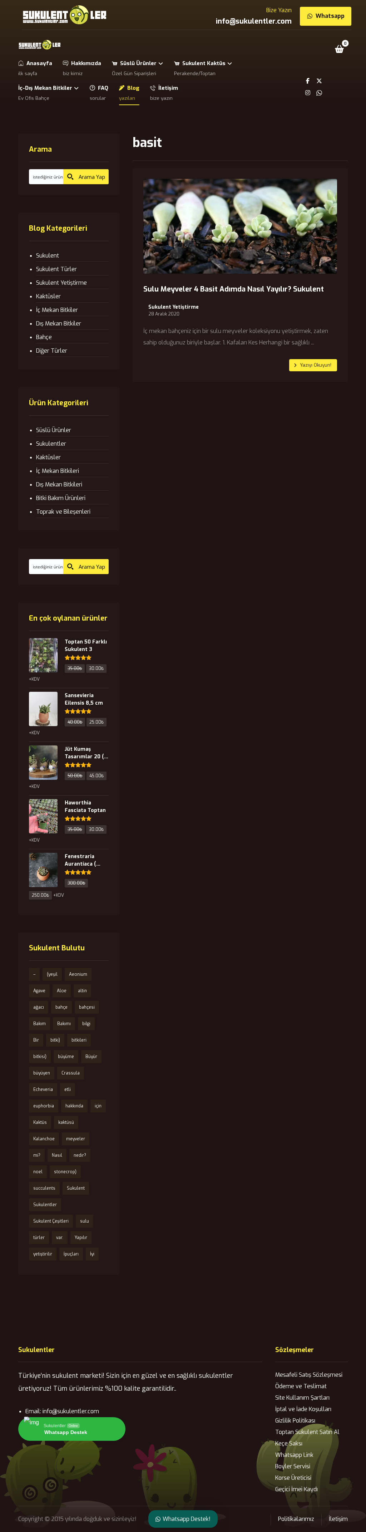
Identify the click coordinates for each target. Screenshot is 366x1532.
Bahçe (44, 337)
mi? (36, 1155)
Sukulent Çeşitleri (51, 1221)
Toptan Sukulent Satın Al (307, 1432)
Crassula (70, 1073)
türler (39, 1237)
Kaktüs (40, 1122)
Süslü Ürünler (53, 430)
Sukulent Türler (56, 269)
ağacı (38, 1007)
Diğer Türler (51, 350)
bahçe (61, 1007)
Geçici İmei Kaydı (296, 1489)
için (98, 1106)
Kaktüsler (48, 296)
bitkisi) (39, 1056)
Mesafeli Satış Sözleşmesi (308, 1375)
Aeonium (78, 974)
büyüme (66, 1056)
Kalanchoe (44, 1139)
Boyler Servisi (292, 1466)
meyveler (75, 1139)
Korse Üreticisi (293, 1478)
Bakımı (64, 1024)
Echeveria (43, 1089)
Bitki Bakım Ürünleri (60, 498)
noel (38, 1172)
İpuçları (71, 1254)
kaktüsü (66, 1122)
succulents (44, 1188)
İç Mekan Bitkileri (57, 471)
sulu (84, 1221)
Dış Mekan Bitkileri (59, 484)
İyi (92, 1254)
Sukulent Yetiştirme (173, 307)
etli (67, 1089)
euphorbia (43, 1106)
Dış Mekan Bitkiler (58, 323)
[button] (339, 49)
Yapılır (81, 1237)
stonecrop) (65, 1172)
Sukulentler (51, 443)
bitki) (55, 1040)
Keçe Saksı (288, 1443)
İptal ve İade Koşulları (303, 1409)
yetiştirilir (42, 1254)
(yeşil (52, 974)
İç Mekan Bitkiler (57, 310)
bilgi (86, 1024)
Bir (36, 1040)
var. (59, 1237)
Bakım (39, 1024)
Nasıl (57, 1155)
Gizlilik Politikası (295, 1420)
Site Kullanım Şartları (302, 1397)
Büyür (91, 1056)
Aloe (61, 991)
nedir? (80, 1155)
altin (82, 991)
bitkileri (78, 1040)
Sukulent (47, 255)
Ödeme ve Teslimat (301, 1386)
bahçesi (87, 1007)
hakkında (74, 1106)
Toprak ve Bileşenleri (63, 511)
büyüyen (41, 1073)
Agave (39, 991)
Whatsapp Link (294, 1455)
